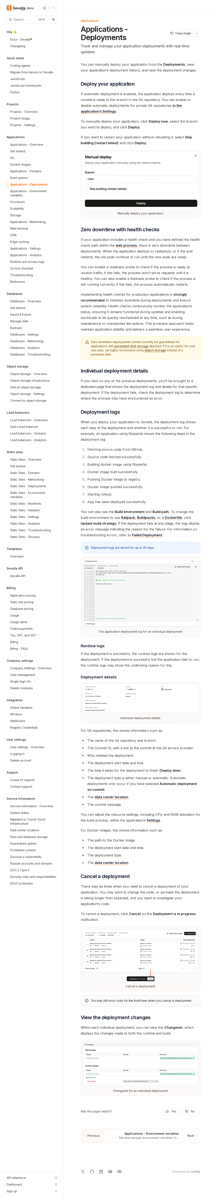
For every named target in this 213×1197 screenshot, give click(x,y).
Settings (153, 820)
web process (126, 245)
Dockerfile (173, 517)
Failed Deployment (147, 535)
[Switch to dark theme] (54, 8)
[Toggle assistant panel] (53, 19)
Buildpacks (146, 517)
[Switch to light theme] (49, 8)
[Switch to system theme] (44, 8)
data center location (111, 797)
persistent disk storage (131, 346)
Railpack (128, 517)
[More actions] (197, 33)
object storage (155, 350)
